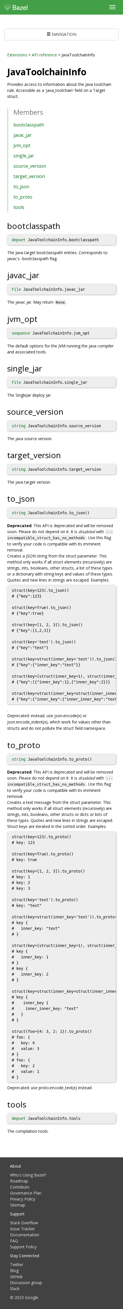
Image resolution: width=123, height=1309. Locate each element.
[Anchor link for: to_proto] (44, 745)
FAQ (14, 1240)
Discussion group (26, 1282)
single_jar (23, 156)
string (18, 426)
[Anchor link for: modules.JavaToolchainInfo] (91, 71)
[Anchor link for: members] (46, 111)
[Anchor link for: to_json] (39, 498)
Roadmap (19, 1181)
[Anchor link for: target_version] (65, 455)
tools (18, 207)
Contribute (19, 1187)
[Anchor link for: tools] (30, 1104)
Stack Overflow (24, 1222)
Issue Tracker (22, 1228)
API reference (44, 55)
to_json (21, 186)
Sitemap (17, 1205)
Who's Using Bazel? (28, 1175)
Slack (14, 1288)
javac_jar (22, 135)
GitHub (16, 1276)
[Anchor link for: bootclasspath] (64, 226)
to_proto (22, 197)
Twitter (16, 1264)
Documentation (24, 1234)
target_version (29, 176)
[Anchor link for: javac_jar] (43, 275)
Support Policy (23, 1246)
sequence (21, 333)
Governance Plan (25, 1193)
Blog (14, 1270)
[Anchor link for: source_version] (68, 411)
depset (18, 240)
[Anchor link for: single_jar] (46, 368)
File (16, 289)
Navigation (63, 34)
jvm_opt (21, 145)
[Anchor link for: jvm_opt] (41, 319)
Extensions (17, 55)
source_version (29, 166)
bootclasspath (28, 125)
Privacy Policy (22, 1199)
